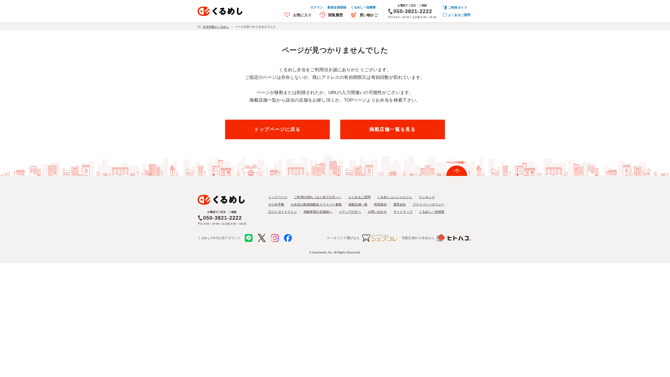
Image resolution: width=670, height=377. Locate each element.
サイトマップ (402, 212)
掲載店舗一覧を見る (392, 129)
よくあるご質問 (459, 15)
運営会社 (399, 204)
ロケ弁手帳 (276, 204)
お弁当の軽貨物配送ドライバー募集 (316, 204)
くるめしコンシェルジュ (394, 197)
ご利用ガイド (457, 7)
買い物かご (369, 15)
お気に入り (302, 15)
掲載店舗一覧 (357, 204)
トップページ (277, 197)
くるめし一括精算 (363, 7)
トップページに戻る (277, 129)
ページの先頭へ (456, 162)
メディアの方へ (350, 212)
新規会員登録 (337, 7)
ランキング (427, 197)
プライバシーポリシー (429, 204)
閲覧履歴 (335, 15)
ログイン (316, 7)
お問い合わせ (377, 212)
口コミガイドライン (282, 212)
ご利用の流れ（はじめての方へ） (318, 197)
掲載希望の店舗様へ (318, 212)
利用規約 (380, 204)
